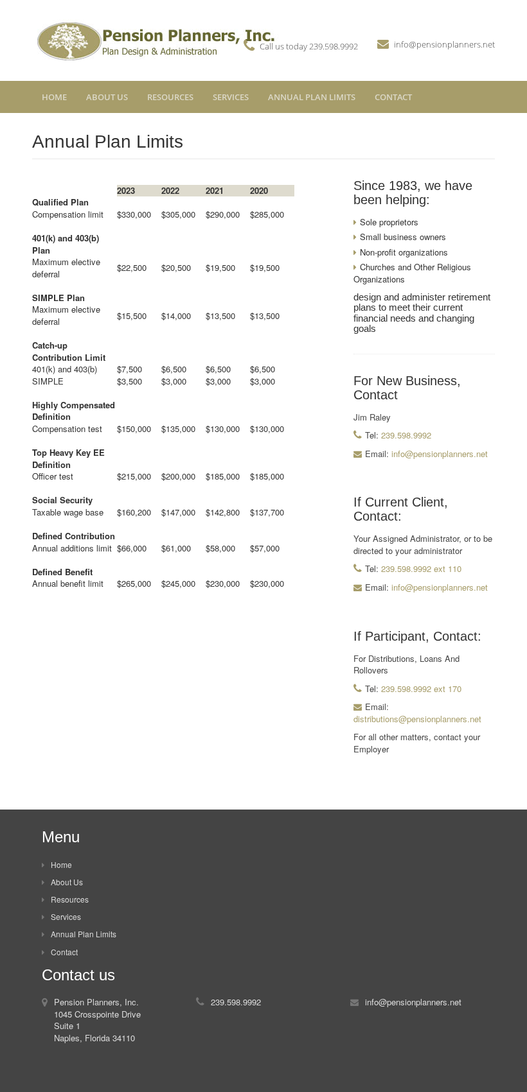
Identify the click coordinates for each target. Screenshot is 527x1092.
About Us (107, 97)
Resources (170, 97)
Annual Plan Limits (311, 97)
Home (54, 97)
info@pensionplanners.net (444, 44)
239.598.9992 (333, 46)
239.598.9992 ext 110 (420, 568)
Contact (393, 97)
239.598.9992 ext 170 (420, 688)
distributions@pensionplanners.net (417, 719)
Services (231, 97)
